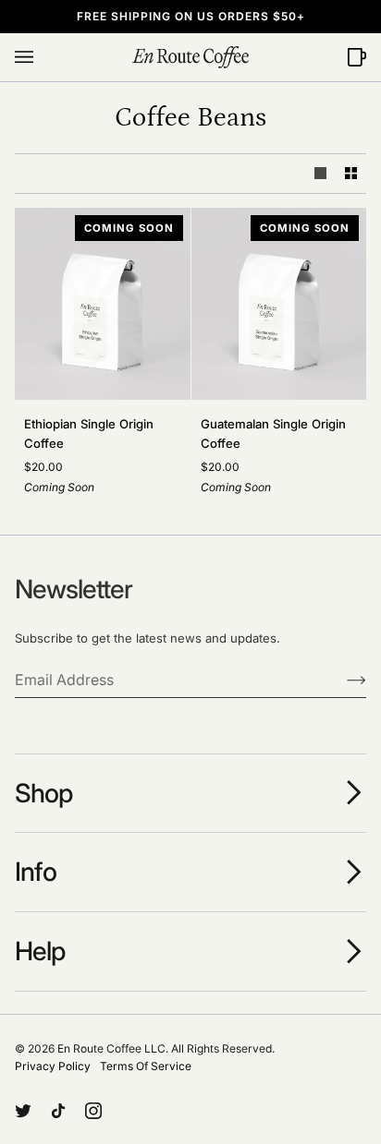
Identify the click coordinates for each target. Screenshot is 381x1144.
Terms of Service (145, 1066)
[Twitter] (23, 1110)
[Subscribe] (341, 679)
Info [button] (35, 871)
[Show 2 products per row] (351, 173)
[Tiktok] (58, 1110)
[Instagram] (93, 1110)
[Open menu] (42, 57)
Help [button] (40, 951)
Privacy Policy (53, 1066)
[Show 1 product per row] (320, 173)
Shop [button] (43, 793)
